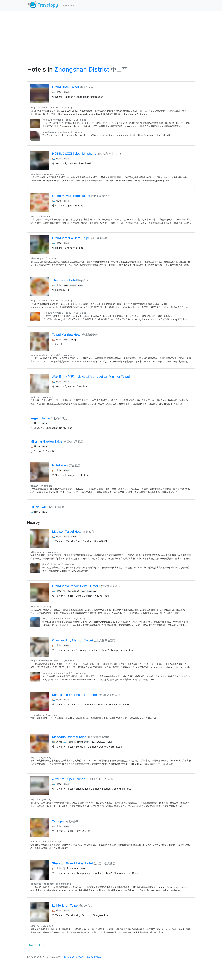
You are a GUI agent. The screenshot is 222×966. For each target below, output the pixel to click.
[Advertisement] (111, 33)
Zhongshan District (81, 69)
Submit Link (69, 5)
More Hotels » (37, 944)
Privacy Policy (93, 956)
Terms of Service (73, 956)
